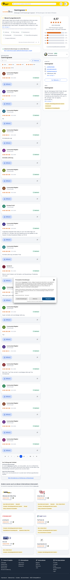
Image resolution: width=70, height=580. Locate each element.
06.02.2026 (13, 77)
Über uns (38, 564)
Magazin (38, 562)
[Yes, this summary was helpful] (36, 42)
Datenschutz (11, 577)
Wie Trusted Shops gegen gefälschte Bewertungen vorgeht (18, 50)
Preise (54, 566)
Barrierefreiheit (25, 577)
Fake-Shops (21, 562)
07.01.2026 (13, 251)
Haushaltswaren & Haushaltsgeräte (52, 108)
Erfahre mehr (35, 486)
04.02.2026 (13, 174)
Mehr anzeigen (50, 75)
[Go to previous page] (8, 456)
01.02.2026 (13, 331)
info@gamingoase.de (52, 71)
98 (30, 456)
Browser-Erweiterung (6, 569)
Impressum (4, 577)
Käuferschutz (4, 564)
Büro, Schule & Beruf (7, 549)
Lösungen (55, 564)
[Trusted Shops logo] (6, 4)
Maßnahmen (10, 466)
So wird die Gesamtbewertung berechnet (56, 46)
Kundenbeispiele (57, 567)
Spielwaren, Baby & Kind (24, 530)
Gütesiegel (3, 562)
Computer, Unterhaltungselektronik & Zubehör (54, 103)
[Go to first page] (5, 456)
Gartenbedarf (48, 105)
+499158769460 (50, 66)
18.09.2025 (13, 228)
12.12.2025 (13, 292)
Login (54, 571)
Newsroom (38, 566)
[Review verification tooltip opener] (26, 10)
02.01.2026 (13, 311)
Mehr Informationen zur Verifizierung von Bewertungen (21, 478)
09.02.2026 (13, 351)
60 (17, 456)
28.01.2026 (13, 135)
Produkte (55, 562)
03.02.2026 (13, 95)
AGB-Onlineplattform (35, 577)
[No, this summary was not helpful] (38, 42)
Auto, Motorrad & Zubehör (8, 504)
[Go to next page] (33, 456)
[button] (61, 3)
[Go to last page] (36, 456)
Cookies (18, 577)
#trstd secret (4, 567)
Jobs (37, 567)
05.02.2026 (13, 154)
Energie (25, 506)
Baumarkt (18, 504)
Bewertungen (4, 566)
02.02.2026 (13, 115)
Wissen (54, 569)
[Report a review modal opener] (37, 84)
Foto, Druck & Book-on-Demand (44, 532)
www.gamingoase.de (51, 69)
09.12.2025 (13, 270)
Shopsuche (21, 566)
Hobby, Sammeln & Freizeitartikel (10, 508)
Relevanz (36, 60)
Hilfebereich (21, 564)
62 (24, 456)
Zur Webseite (55, 80)
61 (20, 456)
